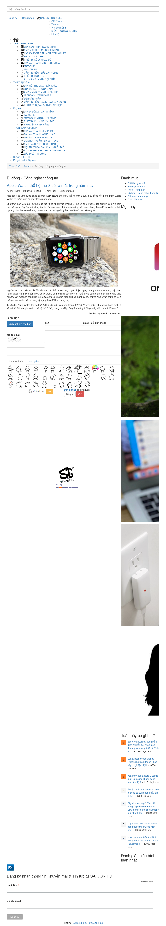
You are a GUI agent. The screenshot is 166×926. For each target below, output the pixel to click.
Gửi (80, 394)
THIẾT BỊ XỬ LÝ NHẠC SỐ (37, 59)
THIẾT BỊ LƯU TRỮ (34, 75)
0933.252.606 (80, 922)
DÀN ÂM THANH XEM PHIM (38, 131)
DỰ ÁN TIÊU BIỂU (22, 157)
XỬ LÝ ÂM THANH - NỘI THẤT (39, 79)
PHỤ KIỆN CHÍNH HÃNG (36, 124)
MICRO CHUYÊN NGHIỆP (37, 95)
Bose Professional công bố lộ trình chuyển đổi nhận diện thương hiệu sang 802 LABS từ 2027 (143, 746)
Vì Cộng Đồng (58, 27)
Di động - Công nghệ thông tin (143, 193)
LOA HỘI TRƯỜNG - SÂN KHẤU (40, 85)
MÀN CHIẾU (30, 69)
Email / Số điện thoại (94, 322)
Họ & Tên (13, 885)
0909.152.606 (96, 922)
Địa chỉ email (15, 900)
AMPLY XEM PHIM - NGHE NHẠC (41, 50)
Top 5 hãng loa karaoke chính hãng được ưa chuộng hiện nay (143, 827)
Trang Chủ (14, 166)
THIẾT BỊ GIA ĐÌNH (23, 43)
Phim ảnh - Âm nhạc (138, 196)
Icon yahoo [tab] (34, 361)
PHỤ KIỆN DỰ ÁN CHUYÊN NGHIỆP (43, 105)
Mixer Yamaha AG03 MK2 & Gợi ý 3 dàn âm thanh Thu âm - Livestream (143, 840)
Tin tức (55, 24)
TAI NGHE (29, 114)
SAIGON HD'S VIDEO (51, 17)
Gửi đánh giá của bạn (20, 323)
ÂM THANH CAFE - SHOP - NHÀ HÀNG (44, 150)
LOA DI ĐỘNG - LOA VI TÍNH (39, 111)
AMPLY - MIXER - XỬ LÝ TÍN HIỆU (41, 92)
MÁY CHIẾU (30, 66)
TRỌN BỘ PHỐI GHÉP (25, 127)
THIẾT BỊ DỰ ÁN (22, 82)
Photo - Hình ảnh (136, 189)
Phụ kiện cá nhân (136, 186)
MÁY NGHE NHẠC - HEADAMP (40, 118)
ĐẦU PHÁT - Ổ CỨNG (35, 153)
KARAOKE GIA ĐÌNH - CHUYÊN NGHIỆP (45, 53)
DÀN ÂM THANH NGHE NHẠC (39, 134)
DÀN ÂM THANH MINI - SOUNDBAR (42, 63)
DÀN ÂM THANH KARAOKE (38, 137)
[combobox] (83, 9)
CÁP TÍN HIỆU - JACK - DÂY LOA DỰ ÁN (45, 101)
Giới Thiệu (56, 21)
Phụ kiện (18, 108)
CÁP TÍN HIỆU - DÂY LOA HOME (41, 72)
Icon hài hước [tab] (16, 361)
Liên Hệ (55, 34)
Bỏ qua (69, 394)
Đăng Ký (13, 17)
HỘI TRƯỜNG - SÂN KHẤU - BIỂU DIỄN (44, 147)
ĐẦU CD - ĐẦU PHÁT (35, 56)
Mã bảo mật (13, 334)
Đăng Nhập (28, 17)
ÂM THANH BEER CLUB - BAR (40, 144)
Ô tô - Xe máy (135, 199)
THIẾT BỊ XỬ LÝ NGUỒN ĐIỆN (39, 121)
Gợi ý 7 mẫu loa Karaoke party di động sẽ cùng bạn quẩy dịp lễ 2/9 (143, 792)
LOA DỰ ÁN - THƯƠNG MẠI (38, 88)
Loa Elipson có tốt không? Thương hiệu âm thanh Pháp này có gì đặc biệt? (142, 762)
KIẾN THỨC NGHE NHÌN (64, 30)
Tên (47, 322)
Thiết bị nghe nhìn (137, 183)
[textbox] (84, 9)
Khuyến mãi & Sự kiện (24, 160)
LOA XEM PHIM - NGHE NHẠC (40, 46)
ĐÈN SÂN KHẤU (32, 98)
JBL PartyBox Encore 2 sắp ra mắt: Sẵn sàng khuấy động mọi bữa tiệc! (143, 779)
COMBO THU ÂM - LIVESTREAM (41, 140)
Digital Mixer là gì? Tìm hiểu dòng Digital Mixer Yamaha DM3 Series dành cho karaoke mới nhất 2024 (143, 808)
